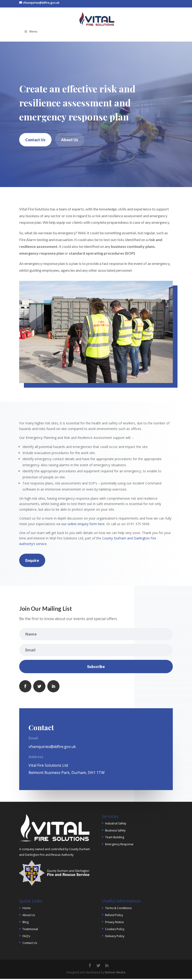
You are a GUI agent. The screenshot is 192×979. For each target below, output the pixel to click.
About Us (69, 139)
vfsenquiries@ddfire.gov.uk (52, 746)
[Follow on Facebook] (25, 686)
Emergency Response (119, 844)
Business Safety (115, 830)
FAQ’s (26, 936)
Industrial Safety (115, 823)
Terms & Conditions (118, 908)
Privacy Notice (114, 922)
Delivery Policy (114, 936)
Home (26, 908)
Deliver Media (115, 972)
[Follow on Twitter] (39, 686)
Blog (25, 922)
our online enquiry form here (83, 524)
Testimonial (30, 929)
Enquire (32, 560)
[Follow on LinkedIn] (53, 686)
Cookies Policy (114, 929)
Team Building (114, 837)
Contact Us (35, 139)
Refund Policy (114, 915)
